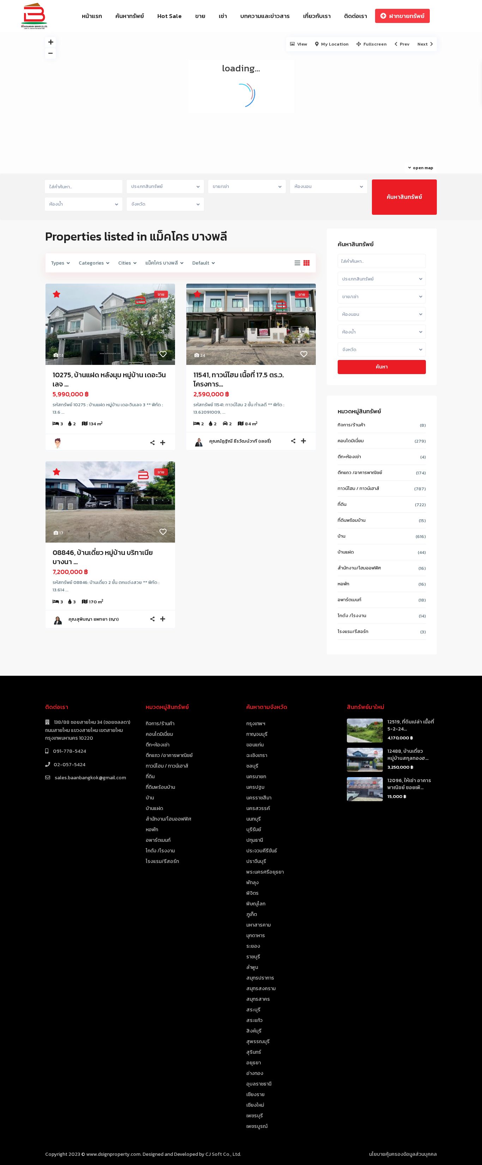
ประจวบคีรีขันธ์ (261, 850)
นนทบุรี (253, 819)
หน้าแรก (92, 15)
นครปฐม (255, 787)
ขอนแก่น (255, 745)
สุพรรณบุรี (258, 1041)
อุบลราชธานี (258, 1084)
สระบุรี (253, 1009)
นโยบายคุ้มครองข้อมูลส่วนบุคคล (403, 1154)
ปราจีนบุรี (256, 861)
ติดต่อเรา (355, 15)
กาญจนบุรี (256, 734)
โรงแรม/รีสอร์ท (353, 631)
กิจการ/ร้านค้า (351, 424)
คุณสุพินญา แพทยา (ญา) (93, 619)
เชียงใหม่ (255, 1105)
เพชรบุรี (254, 1115)
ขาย (200, 15)
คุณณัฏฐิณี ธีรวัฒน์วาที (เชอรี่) (240, 441)
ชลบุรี (252, 766)
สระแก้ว (254, 1020)
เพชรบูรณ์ (256, 1126)
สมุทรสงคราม (261, 988)
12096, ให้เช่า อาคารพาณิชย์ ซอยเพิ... (409, 784)
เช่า (223, 15)
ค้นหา (382, 367)
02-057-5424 (69, 764)
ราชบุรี (253, 956)
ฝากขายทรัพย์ (406, 15)
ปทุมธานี (254, 840)
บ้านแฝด (346, 552)
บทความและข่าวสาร (265, 15)
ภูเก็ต (251, 914)
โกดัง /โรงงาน (352, 615)
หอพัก (343, 583)
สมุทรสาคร (258, 999)
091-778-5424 (69, 751)
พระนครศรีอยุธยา (265, 872)
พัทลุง (252, 882)
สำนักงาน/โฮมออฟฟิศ (359, 567)
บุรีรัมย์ (253, 829)
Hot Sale (169, 15)
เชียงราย (255, 1094)
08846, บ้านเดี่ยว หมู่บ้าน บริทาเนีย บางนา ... (103, 557)
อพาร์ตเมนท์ (349, 599)
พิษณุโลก (255, 903)
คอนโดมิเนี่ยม (351, 440)
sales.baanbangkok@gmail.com (90, 777)
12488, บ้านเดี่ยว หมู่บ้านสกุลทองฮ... (407, 754)
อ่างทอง (254, 1073)
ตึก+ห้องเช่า (349, 456)
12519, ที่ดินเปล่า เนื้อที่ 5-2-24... (410, 725)
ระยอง (253, 946)
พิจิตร (252, 893)
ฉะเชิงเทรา (256, 755)
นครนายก (256, 776)
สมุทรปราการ (260, 978)
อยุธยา (253, 1062)
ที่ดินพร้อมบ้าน (352, 520)
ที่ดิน (342, 504)
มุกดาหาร (255, 935)
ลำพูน (252, 967)
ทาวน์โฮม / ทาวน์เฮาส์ (358, 488)
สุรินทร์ (253, 1052)
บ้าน (341, 536)
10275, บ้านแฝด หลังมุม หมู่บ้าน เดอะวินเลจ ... (109, 379)
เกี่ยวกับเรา (317, 15)
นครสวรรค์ (258, 808)
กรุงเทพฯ (255, 723)
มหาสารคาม (258, 925)
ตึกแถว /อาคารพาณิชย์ (360, 472)
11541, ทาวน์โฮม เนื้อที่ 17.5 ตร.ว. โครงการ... (238, 379)
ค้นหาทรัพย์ (129, 15)
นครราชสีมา (258, 798)
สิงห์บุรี (253, 1031)
